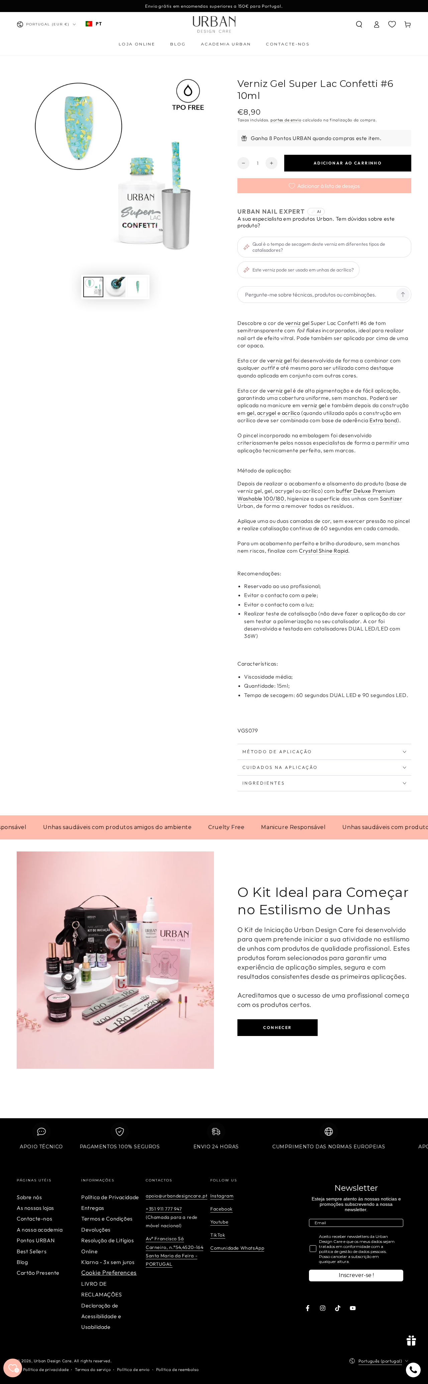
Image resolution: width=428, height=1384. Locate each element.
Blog (22, 1262)
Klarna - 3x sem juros (108, 1262)
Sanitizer (391, 498)
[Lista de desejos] (392, 24)
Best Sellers (31, 1251)
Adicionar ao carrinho (348, 162)
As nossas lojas (35, 1207)
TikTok (217, 1235)
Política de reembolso (177, 1369)
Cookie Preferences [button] (109, 1272)
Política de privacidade (46, 1369)
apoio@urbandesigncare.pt (176, 1196)
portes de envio (286, 119)
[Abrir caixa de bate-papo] (413, 1370)
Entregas (92, 1207)
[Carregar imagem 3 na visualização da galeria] (137, 287)
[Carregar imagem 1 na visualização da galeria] (93, 287)
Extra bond (383, 420)
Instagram (221, 1196)
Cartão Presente (38, 1272)
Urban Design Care (53, 1360)
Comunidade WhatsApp (237, 1248)
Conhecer (277, 1027)
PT (99, 23)
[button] (359, 24)
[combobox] (94, 23)
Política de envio (133, 1369)
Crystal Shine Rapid (323, 550)
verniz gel (297, 323)
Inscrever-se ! (356, 1275)
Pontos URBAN (36, 1240)
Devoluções (96, 1229)
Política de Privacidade (110, 1197)
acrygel (266, 413)
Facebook (221, 1209)
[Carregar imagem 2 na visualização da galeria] (115, 287)
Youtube (219, 1222)
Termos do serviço (93, 1369)
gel (250, 413)
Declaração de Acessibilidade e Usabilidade (101, 1316)
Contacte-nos (34, 1218)
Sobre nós (29, 1197)
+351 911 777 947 (164, 1209)
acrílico (291, 413)
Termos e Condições (107, 1218)
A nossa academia (40, 1229)
